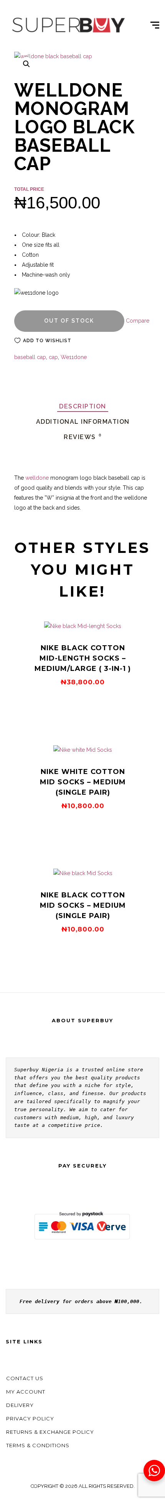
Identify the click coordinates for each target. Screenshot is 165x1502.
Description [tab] (82, 406)
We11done (74, 357)
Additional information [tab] (83, 421)
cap (53, 357)
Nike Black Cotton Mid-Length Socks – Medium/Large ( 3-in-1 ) (83, 658)
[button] (26, 64)
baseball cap (30, 357)
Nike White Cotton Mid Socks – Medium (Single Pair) (83, 782)
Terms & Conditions (37, 1445)
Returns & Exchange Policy (50, 1432)
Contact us (24, 1378)
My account (25, 1392)
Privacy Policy (30, 1418)
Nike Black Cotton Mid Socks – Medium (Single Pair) (83, 905)
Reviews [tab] (83, 437)
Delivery (20, 1405)
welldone (36, 478)
